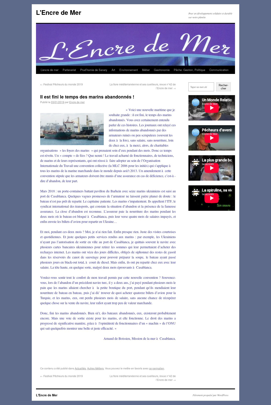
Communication (218, 70)
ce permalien (156, 368)
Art (113, 70)
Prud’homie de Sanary (93, 70)
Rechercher (223, 87)
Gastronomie (162, 70)
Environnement (128, 70)
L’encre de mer (49, 70)
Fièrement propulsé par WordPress (210, 395)
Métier (146, 70)
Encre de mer (77, 102)
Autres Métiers (95, 368)
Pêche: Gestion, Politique (189, 70)
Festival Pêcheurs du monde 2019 (61, 84)
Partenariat (69, 70)
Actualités (80, 368)
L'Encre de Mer (58, 12)
